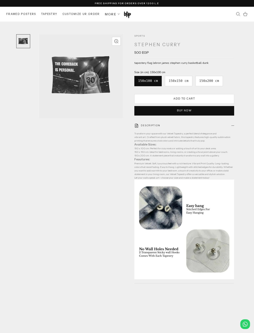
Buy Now (184, 110)
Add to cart (184, 98)
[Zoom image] (116, 41)
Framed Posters (21, 13)
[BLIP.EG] (127, 14)
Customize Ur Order (81, 13)
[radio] (148, 81)
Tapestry (49, 13)
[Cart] (245, 14)
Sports (139, 35)
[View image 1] (23, 41)
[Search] (238, 14)
